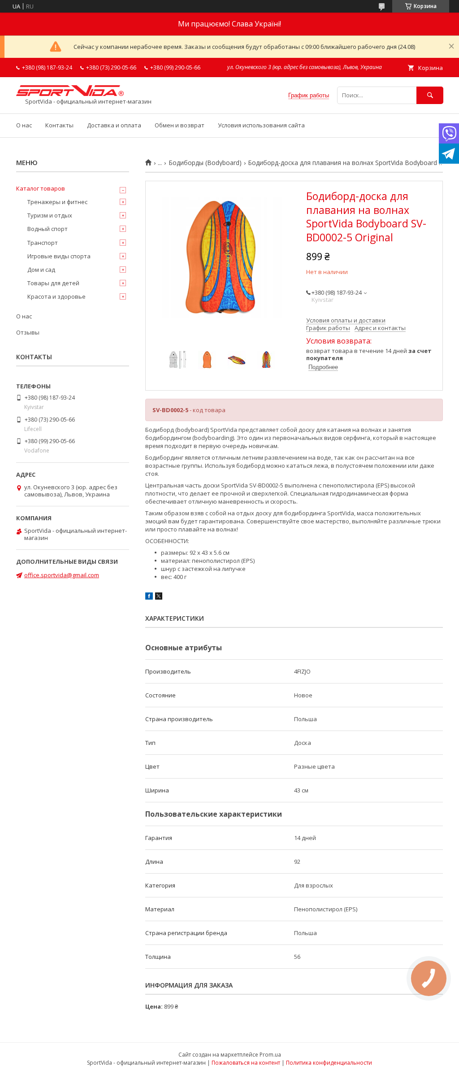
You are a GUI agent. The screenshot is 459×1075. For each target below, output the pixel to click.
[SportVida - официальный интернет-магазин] (70, 94)
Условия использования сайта (261, 125)
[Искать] (429, 95)
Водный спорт (47, 229)
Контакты (59, 125)
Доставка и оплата (114, 125)
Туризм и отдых (49, 215)
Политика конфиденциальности (329, 1062)
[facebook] (149, 597)
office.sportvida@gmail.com (61, 575)
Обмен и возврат (179, 125)
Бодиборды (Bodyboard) (205, 162)
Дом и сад (41, 269)
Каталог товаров (40, 188)
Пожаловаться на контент (246, 1062)
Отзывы (27, 332)
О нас (24, 125)
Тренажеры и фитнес (57, 202)
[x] (158, 597)
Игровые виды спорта (59, 256)
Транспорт (42, 243)
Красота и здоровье (56, 296)
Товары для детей (53, 283)
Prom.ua (270, 1054)
